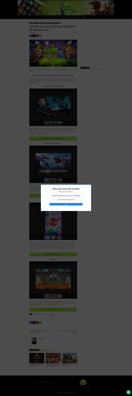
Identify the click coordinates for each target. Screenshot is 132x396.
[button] (129, 392)
